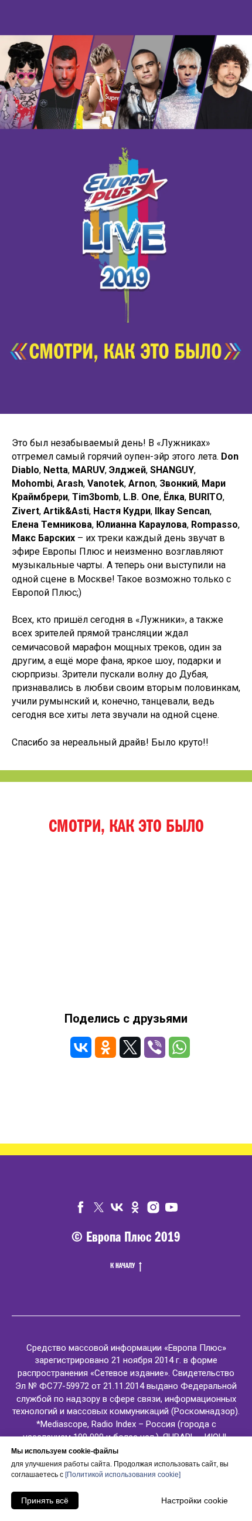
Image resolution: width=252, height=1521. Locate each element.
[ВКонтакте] (80, 1047)
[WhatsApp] (179, 1047)
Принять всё (45, 1500)
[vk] (117, 1207)
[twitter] (98, 1207)
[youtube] (171, 1207)
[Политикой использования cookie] (123, 1475)
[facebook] (80, 1207)
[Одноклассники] (105, 1047)
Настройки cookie (194, 1500)
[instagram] (153, 1207)
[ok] (135, 1207)
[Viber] (154, 1047)
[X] (130, 1047)
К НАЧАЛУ (122, 1266)
